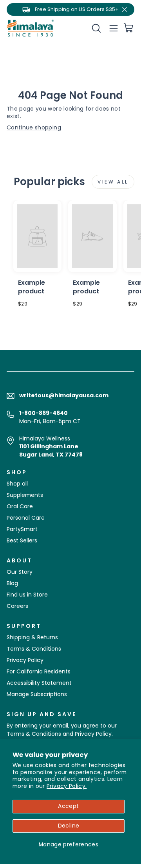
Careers (17, 606)
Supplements (25, 495)
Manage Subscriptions (37, 694)
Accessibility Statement (39, 683)
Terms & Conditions (34, 649)
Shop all (17, 483)
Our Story (20, 572)
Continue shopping (34, 127)
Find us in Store (27, 594)
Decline (68, 825)
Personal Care (26, 518)
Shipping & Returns (32, 637)
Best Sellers (22, 540)
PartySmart (22, 529)
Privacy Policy (25, 660)
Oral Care (20, 506)
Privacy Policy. (67, 786)
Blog (12, 583)
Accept (68, 806)
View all (113, 181)
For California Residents (38, 671)
